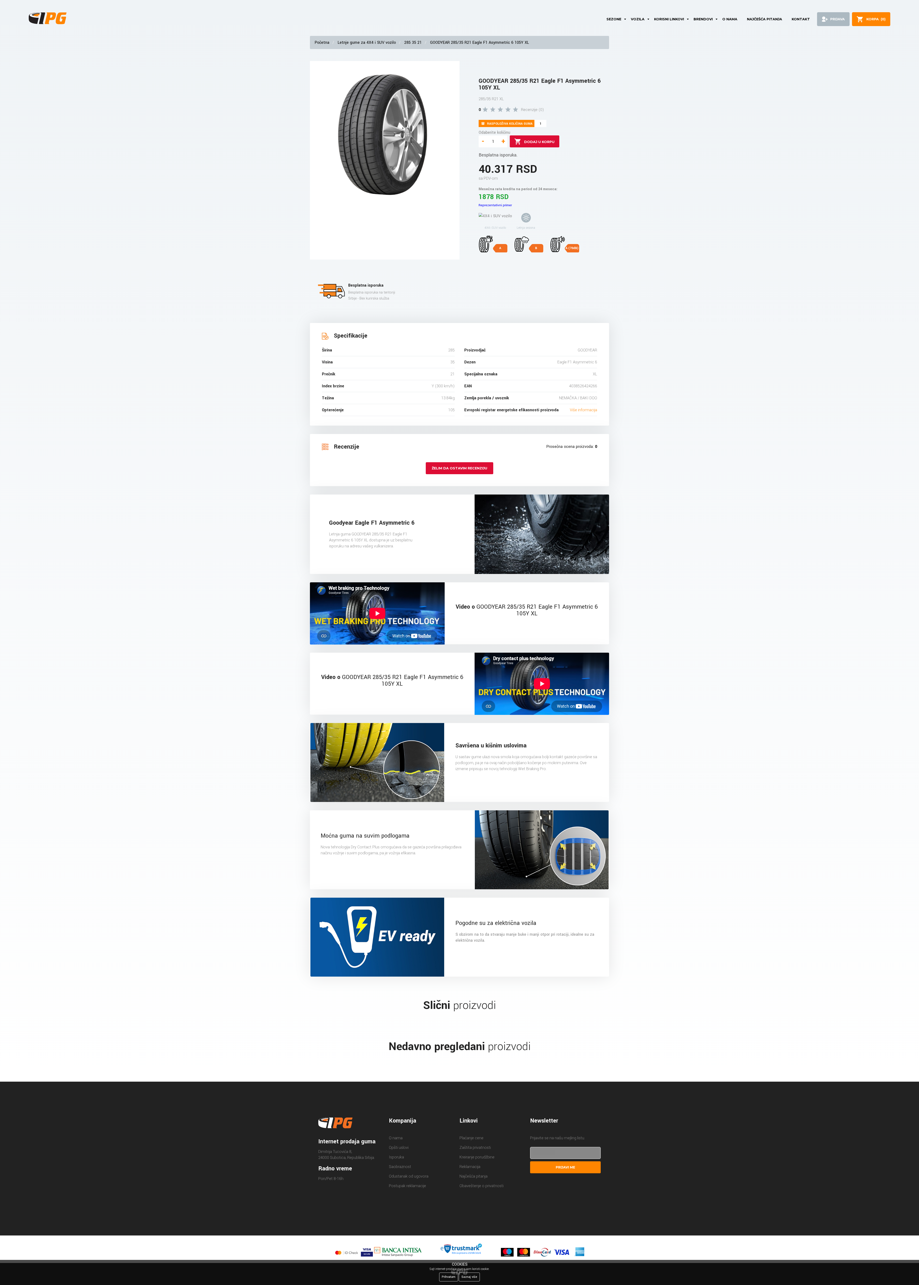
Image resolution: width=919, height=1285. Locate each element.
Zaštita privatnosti (475, 1147)
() (875, 19)
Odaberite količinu (494, 132)
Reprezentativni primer (495, 205)
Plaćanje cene (471, 1138)
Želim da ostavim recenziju (459, 468)
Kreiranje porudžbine (477, 1157)
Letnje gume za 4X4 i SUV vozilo (367, 42)
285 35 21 (413, 42)
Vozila (637, 19)
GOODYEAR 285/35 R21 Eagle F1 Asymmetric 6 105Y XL (479, 42)
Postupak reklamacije (407, 1186)
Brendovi (703, 19)
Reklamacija (470, 1166)
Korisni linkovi (669, 19)
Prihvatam (448, 1277)
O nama (729, 19)
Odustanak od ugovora (408, 1176)
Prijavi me (565, 1167)
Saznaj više (469, 1277)
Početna (322, 42)
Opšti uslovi (399, 1147)
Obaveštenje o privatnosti (482, 1186)
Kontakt (801, 19)
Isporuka (396, 1157)
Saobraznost (400, 1166)
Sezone (613, 19)
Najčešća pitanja (764, 19)
